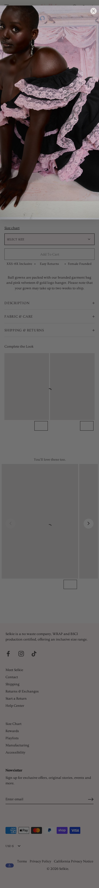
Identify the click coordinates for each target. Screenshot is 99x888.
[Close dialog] (93, 11)
